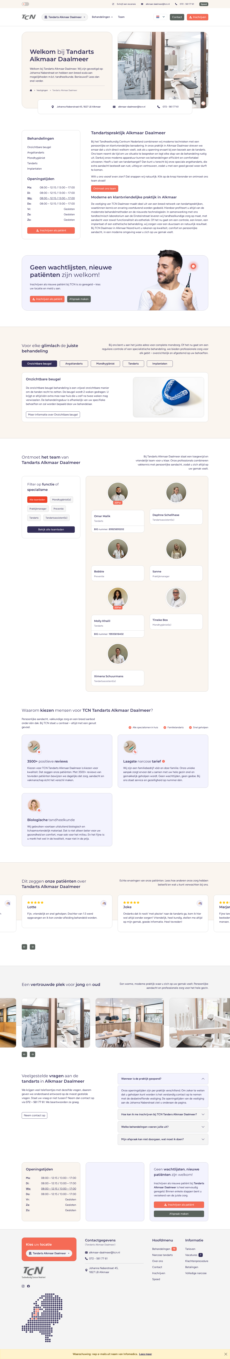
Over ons (157, 1261)
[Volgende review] (32, 947)
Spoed (156, 1279)
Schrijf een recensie (126, 4)
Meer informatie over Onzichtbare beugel (53, 414)
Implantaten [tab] (159, 363)
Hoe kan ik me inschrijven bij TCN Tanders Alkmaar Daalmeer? (159, 1114)
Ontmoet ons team (104, 188)
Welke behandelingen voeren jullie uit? (145, 1126)
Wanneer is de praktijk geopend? (141, 1078)
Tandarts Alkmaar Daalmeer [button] (65, 17)
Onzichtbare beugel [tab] (39, 363)
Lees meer (145, 1354)
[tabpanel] (115, 397)
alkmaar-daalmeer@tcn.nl (158, 4)
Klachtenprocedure (196, 1261)
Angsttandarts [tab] (74, 363)
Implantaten (34, 168)
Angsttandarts (35, 152)
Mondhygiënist (36, 157)
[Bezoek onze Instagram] (23, 1286)
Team (121, 17)
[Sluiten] (226, 1354)
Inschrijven (158, 1273)
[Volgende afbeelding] (32, 1054)
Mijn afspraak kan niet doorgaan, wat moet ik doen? (152, 1139)
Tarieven (190, 1249)
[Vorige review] (24, 947)
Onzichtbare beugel (39, 147)
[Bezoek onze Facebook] (28, 1286)
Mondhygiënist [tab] (105, 363)
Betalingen (191, 1267)
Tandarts (32, 163)
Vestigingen (42, 90)
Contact (157, 1267)
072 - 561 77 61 (187, 4)
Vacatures (191, 1255)
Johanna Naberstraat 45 (79, 106)
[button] (193, 266)
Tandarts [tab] (133, 363)
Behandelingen (161, 1249)
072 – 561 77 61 (35, 1102)
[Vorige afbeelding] (24, 1054)
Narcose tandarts (162, 1255)
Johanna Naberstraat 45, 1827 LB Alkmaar (103, 1270)
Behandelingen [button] (101, 17)
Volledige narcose (196, 1273)
